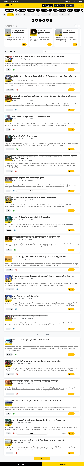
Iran (38, 10)
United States (9, 10)
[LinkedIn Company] (36, 20)
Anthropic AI (62, 10)
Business (26, 15)
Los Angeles (22, 10)
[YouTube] (43, 20)
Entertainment (65, 15)
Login (80, 5)
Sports (55, 15)
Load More (42, 459)
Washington (31, 10)
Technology (36, 15)
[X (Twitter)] (47, 20)
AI (16, 10)
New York (77, 10)
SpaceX (70, 10)
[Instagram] (33, 20)
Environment (46, 15)
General (10, 15)
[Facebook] (40, 20)
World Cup (44, 10)
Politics (18, 15)
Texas (55, 10)
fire (50, 10)
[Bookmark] (78, 69)
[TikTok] (51, 20)
